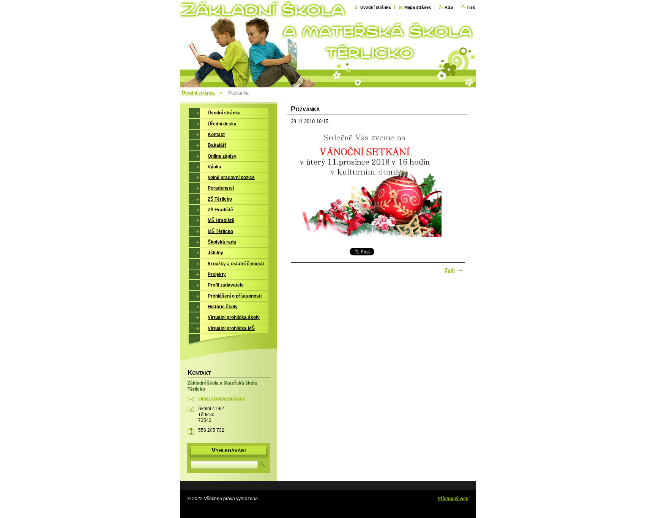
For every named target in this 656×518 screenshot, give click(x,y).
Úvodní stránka (375, 7)
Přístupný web (453, 498)
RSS (449, 7)
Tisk (471, 7)
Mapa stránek (417, 7)
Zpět (450, 270)
